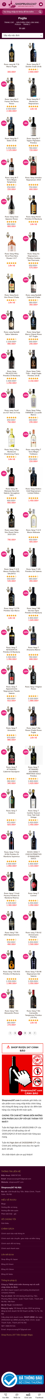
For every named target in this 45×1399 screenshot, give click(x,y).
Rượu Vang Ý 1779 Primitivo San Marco (12, 610)
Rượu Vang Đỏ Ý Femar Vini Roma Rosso (11, 101)
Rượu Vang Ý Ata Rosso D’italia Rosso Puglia (33, 730)
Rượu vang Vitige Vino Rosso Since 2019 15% (11, 532)
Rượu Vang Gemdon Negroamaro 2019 (33, 179)
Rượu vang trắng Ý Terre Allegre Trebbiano (33, 452)
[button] (41, 4)
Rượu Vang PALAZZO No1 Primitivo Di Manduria (11, 373)
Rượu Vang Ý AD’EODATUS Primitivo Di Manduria (11, 650)
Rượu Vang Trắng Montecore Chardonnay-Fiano (11, 452)
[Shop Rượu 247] (22, 4)
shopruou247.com (16, 1182)
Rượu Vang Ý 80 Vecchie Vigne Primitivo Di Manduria (33, 611)
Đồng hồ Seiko (7, 1274)
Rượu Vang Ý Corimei (33, 894)
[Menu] (4, 4)
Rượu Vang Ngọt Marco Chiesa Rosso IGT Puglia (33, 334)
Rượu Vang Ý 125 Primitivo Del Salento (33, 570)
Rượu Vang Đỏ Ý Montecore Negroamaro (33, 101)
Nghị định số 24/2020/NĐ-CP (23, 1143)
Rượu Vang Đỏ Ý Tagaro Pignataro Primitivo (33, 141)
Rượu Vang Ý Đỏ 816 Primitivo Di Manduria (11, 973)
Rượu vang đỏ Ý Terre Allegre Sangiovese (11, 180)
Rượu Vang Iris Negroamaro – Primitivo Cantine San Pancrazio (33, 257)
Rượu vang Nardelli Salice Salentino (11, 333)
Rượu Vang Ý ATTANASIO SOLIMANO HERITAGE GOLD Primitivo (33, 771)
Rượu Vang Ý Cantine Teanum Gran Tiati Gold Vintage (33, 814)
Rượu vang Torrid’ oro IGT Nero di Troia (11, 412)
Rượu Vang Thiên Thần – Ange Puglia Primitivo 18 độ (33, 373)
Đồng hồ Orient (7, 1264)
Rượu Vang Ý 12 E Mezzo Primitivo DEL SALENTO (11, 571)
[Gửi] (40, 11)
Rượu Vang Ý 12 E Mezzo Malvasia (33, 531)
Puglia (18, 24)
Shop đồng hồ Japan (9, 1259)
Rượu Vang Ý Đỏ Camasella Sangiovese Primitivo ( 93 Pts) (33, 1014)
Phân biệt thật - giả (8, 1214)
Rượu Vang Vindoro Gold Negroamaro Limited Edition (33, 491)
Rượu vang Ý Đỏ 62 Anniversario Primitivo (33, 935)
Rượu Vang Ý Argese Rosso (33, 688)
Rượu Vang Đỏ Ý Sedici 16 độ (11, 140)
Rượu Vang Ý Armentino (11, 729)
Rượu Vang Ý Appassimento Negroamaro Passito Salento (12, 690)
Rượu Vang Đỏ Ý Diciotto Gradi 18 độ (33, 65)
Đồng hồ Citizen (7, 1269)
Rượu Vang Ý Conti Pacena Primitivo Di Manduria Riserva (11, 895)
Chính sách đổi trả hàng (10, 1243)
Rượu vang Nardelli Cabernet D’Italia (33, 296)
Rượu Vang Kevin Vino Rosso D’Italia (11, 296)
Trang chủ (9, 22)
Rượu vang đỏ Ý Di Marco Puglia (11, 65)
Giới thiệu (5, 1223)
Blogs (3, 1204)
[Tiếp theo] (35, 1033)
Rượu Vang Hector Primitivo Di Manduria (33, 218)
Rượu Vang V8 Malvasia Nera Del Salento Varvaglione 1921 (12, 492)
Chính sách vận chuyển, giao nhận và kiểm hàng (20, 1238)
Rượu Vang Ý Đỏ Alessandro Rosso (11, 1012)
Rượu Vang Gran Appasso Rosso (11, 218)
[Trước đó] (10, 1033)
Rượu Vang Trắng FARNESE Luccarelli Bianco (34, 413)
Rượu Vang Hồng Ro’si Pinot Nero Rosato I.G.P (11, 256)
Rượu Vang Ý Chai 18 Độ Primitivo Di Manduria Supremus (12, 854)
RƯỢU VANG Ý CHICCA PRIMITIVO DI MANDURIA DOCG (34, 855)
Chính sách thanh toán (10, 1248)
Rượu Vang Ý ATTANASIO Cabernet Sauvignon (11, 769)
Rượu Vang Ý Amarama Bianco (33, 649)
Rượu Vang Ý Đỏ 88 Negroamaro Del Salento (33, 974)
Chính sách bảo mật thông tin (13, 1233)
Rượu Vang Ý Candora (11, 812)
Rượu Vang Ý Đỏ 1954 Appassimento (11, 934)
